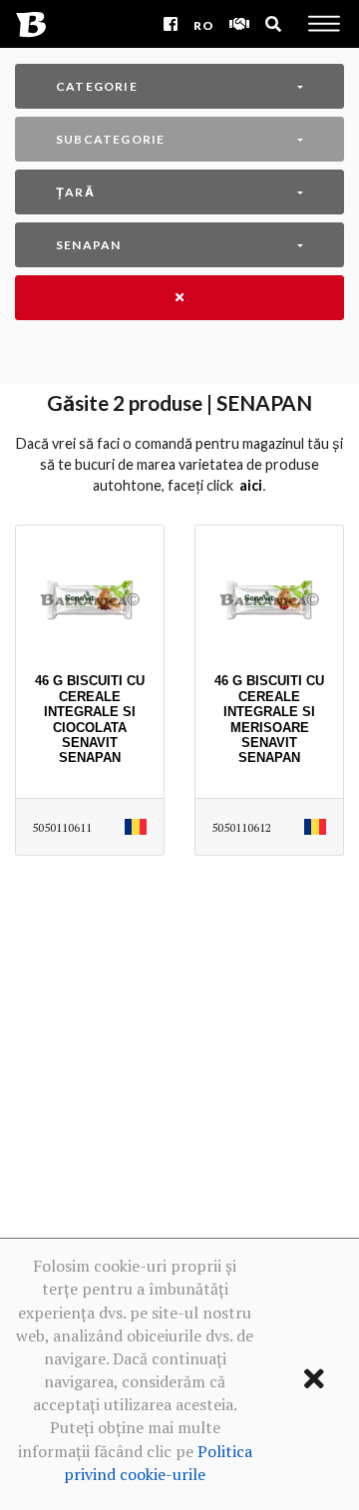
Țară (75, 192)
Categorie (97, 86)
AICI (250, 485)
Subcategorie (110, 139)
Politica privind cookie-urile (158, 1462)
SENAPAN (88, 244)
